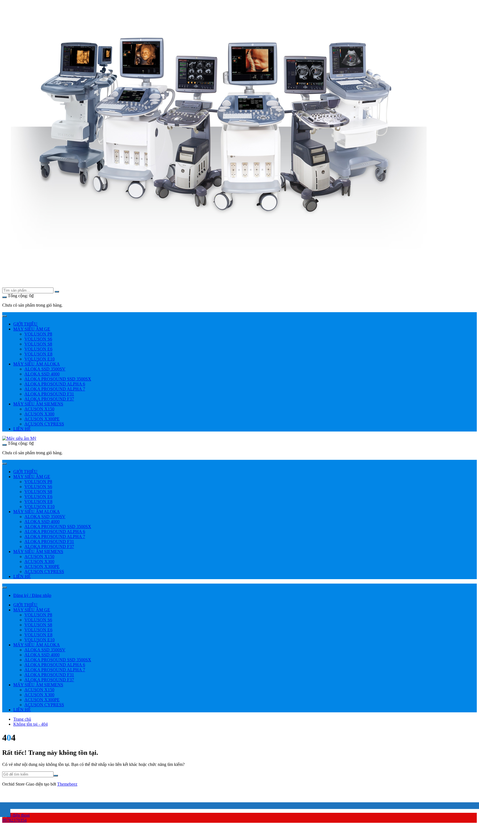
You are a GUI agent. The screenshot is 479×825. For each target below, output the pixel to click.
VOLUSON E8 (38, 354)
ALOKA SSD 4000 (42, 374)
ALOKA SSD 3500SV (44, 369)
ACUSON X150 (39, 409)
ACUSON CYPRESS (44, 424)
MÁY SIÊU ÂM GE (31, 329)
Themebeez (67, 784)
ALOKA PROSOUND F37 (49, 399)
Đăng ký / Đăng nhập (32, 595)
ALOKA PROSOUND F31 (49, 394)
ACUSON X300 (39, 414)
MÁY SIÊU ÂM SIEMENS (38, 404)
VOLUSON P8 (38, 334)
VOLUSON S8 (38, 344)
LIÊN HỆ (22, 429)
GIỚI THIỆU (25, 324)
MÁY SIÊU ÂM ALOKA (36, 364)
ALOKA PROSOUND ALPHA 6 (54, 384)
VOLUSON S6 (38, 339)
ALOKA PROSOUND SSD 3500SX (57, 379)
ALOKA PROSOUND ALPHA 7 (54, 389)
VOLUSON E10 (39, 359)
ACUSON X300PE (42, 419)
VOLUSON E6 (38, 349)
